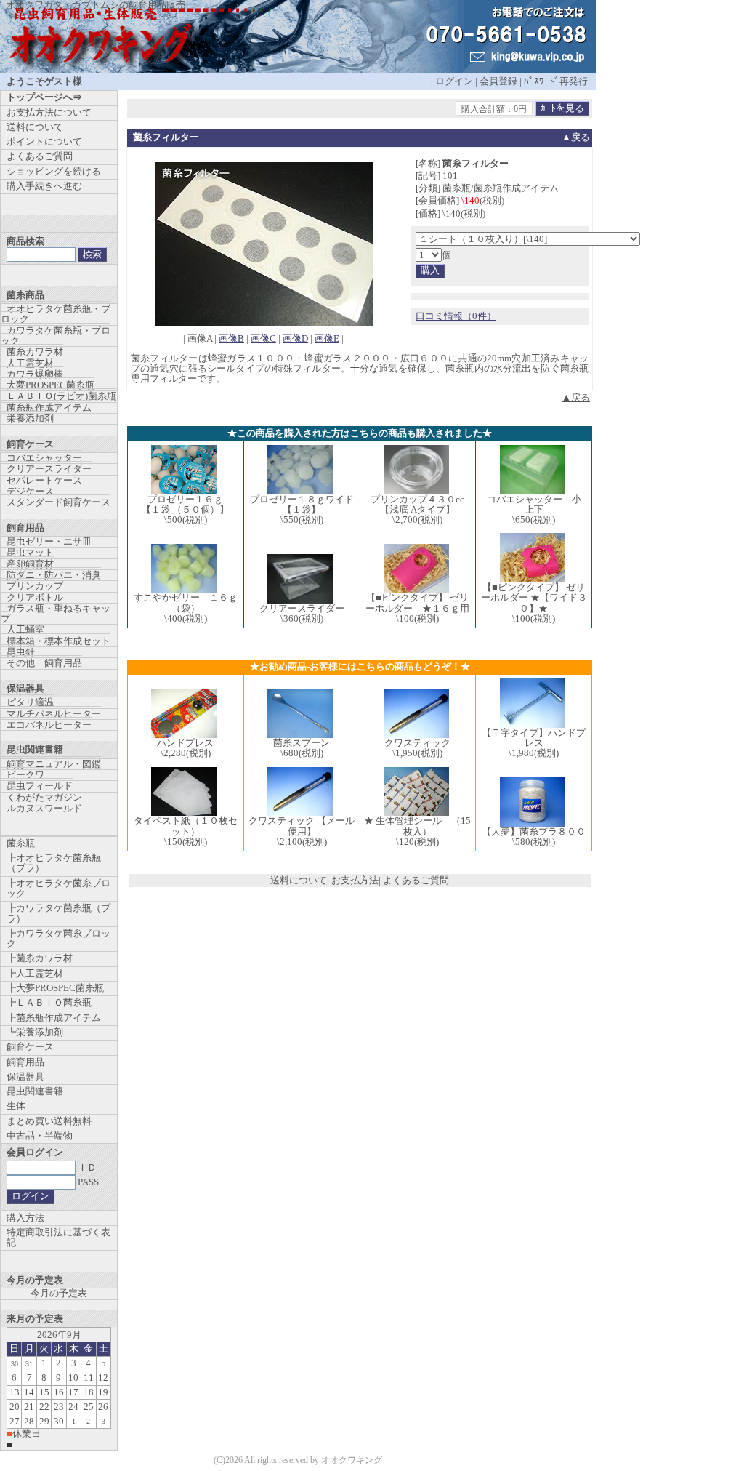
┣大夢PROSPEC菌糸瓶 (55, 987)
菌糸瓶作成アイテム (49, 407)
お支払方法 (355, 880)
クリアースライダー (49, 468)
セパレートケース (44, 480)
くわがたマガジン (44, 797)
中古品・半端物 (40, 1135)
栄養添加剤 (30, 418)
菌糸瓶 (21, 843)
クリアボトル (35, 597)
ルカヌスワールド (44, 808)
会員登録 (498, 81)
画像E (327, 338)
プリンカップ (35, 585)
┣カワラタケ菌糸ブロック (58, 938)
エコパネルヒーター (49, 724)
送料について (298, 880)
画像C (263, 338)
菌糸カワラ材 (35, 351)
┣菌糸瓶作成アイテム (54, 1017)
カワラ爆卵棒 (35, 374)
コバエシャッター (44, 457)
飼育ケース (30, 1046)
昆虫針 (21, 651)
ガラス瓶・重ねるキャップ (55, 613)
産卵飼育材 (30, 563)
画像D (295, 338)
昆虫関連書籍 (35, 1091)
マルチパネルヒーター (54, 713)
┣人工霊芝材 (35, 973)
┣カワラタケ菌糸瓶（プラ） (58, 912)
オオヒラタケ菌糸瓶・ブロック (55, 313)
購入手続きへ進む (44, 185)
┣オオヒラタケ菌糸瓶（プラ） (54, 862)
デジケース (30, 491)
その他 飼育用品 (44, 662)
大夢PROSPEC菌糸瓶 (50, 385)
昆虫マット (30, 552)
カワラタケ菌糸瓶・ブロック (55, 335)
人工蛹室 (25, 629)
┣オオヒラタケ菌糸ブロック (58, 888)
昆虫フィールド (40, 785)
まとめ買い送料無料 (49, 1120)
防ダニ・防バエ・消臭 (54, 574)
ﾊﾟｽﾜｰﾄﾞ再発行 (556, 81)
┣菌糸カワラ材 (40, 958)
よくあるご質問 (416, 880)
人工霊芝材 (30, 363)
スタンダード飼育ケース (58, 502)
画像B (231, 338)
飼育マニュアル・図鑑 (54, 763)
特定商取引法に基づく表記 (58, 1237)
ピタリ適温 (30, 702)
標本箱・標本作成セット (58, 641)
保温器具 (25, 1076)
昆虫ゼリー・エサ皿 (49, 541)
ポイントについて (44, 141)
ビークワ (25, 774)
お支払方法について (49, 112)
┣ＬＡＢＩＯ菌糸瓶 (49, 1002)
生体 (16, 1105)
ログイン (454, 81)
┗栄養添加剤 (35, 1032)
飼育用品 (25, 1062)
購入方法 (25, 1217)
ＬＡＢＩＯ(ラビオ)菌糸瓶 (61, 395)
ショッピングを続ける (54, 171)
